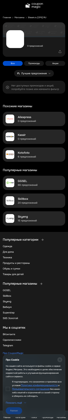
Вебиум (7, 307)
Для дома (8, 251)
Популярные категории (21, 240)
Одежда (7, 246)
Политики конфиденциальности (39, 385)
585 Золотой (10, 318)
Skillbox (7, 295)
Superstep (8, 312)
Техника (7, 257)
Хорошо (14, 410)
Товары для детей (13, 274)
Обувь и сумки (11, 268)
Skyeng (7, 301)
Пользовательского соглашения (31, 388)
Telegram (8, 345)
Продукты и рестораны (16, 263)
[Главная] (34, 6)
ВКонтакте (9, 334)
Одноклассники (12, 339)
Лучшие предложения (34, 73)
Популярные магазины (20, 284)
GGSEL (7, 290)
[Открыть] (60, 51)
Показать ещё (14, 402)
